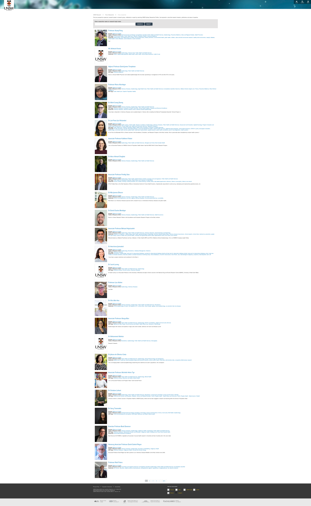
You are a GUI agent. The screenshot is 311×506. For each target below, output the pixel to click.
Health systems (125, 125)
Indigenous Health (142, 430)
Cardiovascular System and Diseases (122, 396)
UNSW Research (97, 14)
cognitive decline (129, 468)
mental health (111, 38)
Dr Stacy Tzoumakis (114, 408)
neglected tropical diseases (171, 128)
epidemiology (117, 37)
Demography (154, 340)
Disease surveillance (141, 125)
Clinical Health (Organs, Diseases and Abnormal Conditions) (153, 108)
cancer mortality (117, 181)
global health (132, 54)
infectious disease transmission (176, 234)
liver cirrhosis (174, 235)
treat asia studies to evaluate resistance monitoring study (136, 254)
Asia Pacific (174, 254)
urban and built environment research (184, 37)
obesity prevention (149, 37)
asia (179, 254)
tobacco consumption (177, 181)
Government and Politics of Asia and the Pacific (162, 394)
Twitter (179, 489)
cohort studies (148, 306)
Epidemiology (167, 35)
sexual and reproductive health (145, 128)
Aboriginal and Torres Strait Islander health (160, 432)
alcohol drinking (142, 181)
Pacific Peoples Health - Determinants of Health (188, 396)
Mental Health (148, 376)
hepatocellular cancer (159, 235)
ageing (133, 198)
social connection (136, 38)
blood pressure (136, 468)
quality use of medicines (119, 360)
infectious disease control (130, 109)
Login (296, 2)
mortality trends (150, 181)
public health (167, 37)
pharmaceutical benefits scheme (145, 360)
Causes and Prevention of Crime (154, 412)
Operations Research (152, 126)
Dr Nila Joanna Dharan (115, 192)
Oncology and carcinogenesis (154, 179)
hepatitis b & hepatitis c (119, 234)
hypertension (156, 468)
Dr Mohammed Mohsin (116, 336)
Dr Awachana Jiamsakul (116, 246)
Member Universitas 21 (116, 501)
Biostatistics (131, 251)
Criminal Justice (126, 270)
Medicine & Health (117, 33)
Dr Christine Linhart (114, 390)
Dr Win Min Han (113, 300)
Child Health (134, 414)
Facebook (172, 489)
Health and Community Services (139, 126)
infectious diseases (118, 109)
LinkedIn (197, 489)
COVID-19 (193, 128)
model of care (157, 54)
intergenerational (163, 468)
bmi (137, 181)
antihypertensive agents (146, 468)
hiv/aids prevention (118, 128)
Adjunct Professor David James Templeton (122, 67)
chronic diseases (119, 38)
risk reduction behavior (173, 468)
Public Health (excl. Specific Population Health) (135, 36)
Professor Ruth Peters (115, 462)
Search (302, 2)
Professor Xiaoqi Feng (115, 31)
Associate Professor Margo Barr (118, 318)
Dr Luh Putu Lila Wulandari (117, 120)
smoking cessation (131, 181)
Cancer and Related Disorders (144, 396)
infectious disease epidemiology (143, 109)
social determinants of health (127, 37)
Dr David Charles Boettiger (117, 210)
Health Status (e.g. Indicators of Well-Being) (142, 180)
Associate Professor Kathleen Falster (120, 138)
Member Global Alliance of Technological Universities (133, 501)
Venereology (150, 430)
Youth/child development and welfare (122, 414)
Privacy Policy (96, 486)
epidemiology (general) (123, 54)
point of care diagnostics (174, 130)
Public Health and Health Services (155, 35)
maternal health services (159, 128)
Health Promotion (199, 35)
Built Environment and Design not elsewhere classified (134, 35)
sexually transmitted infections (130, 128)
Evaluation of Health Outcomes (131, 108)
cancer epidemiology (160, 306)
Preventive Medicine (176, 35)
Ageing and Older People (119, 324)
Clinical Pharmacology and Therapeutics (154, 358)
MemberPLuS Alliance (178, 501)
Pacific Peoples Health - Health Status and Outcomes (164, 396)
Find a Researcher (109, 14)
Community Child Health (168, 412)
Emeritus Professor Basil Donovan (119, 426)
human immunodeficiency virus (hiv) (122, 198)
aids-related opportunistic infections (162, 181)
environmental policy (139, 37)
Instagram (180, 493)
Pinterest (172, 493)
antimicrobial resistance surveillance (122, 433)
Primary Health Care (126, 126)
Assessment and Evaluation (186, 125)
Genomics (177, 89)
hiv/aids (126, 306)
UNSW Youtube (189, 489)
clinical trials (196, 234)
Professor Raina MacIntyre (117, 85)
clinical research (188, 234)
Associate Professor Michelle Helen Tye (121, 372)
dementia (122, 468)
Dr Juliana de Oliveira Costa (117, 354)
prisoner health (130, 235)
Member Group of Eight (103, 501)
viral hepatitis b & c (133, 306)
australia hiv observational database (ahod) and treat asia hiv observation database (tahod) (166, 253)
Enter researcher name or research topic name (108, 21)
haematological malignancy (186, 254)
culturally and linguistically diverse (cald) (144, 235)
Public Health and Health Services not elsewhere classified (161, 89)
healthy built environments (199, 37)
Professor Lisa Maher (115, 282)
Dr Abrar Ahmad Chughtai (116, 156)
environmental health (159, 37)
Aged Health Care (142, 89)
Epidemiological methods (141, 179)
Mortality (177, 394)
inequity (208, 37)
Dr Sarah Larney (113, 264)
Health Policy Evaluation (142, 127)
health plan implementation (141, 130)
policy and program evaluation (203, 128)
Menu (308, 2)
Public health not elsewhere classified (122, 180)
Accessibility (117, 486)
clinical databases (154, 254)
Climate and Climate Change (139, 450)
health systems (184, 130)
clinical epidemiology (119, 306)
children (173, 37)
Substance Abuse (118, 270)
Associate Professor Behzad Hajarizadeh (121, 228)
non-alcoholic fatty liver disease (173, 306)
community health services (121, 130)
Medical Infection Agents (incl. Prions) (190, 89)
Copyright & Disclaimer (107, 486)
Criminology (143, 412)
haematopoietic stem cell (205, 254)
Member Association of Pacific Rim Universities (155, 501)
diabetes (213, 37)
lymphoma (196, 254)
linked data (162, 360)
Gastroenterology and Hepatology (162, 233)
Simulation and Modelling (144, 448)
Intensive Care (131, 53)
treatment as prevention (205, 234)
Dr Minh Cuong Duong (115, 103)
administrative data (169, 360)
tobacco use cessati (187, 181)
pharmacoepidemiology (131, 360)
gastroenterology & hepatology (146, 234)
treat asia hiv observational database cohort (198, 253)
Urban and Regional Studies (187, 35)
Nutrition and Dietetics (150, 322)
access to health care (122, 235)
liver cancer (167, 235)
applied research (152, 130)
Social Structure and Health (132, 324)
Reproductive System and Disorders (132, 432)
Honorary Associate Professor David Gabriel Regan (124, 444)
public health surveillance (162, 130)
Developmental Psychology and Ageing (130, 412)
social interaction (128, 38)
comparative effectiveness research (183, 360)
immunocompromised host (151, 198)
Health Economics (159, 215)
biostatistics (117, 253)
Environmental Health (119, 36)
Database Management (140, 251)
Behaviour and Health (128, 378)
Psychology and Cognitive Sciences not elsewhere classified (135, 466)
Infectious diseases (157, 125)
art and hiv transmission (165, 254)
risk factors (116, 468)
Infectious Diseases (126, 89)
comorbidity (160, 198)
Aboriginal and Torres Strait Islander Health (155, 143)
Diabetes (134, 396)
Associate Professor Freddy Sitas (119, 174)
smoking (124, 181)
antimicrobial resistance (147, 54)
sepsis (115, 54)
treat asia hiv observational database (135, 253)
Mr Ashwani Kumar (114, 49)
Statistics (148, 251)
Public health (132, 125)
